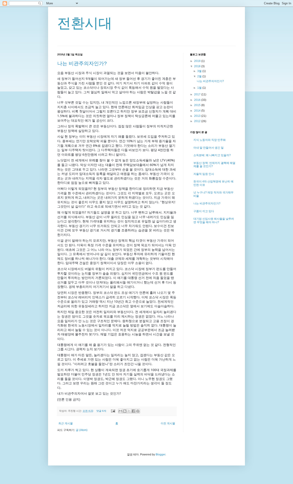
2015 (197, 105)
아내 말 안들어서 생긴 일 (208, 147)
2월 (199, 76)
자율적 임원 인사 (203, 174)
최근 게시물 (65, 423)
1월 (199, 87)
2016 (197, 100)
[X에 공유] (129, 411)
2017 (197, 94)
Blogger (160, 454)
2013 (197, 116)
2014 (197, 110)
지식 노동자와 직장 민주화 (209, 140)
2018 (197, 66)
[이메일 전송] (113, 410)
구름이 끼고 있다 (203, 211)
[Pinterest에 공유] (138, 411)
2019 (197, 61)
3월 (199, 71)
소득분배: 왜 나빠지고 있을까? (212, 155)
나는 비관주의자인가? (82, 63)
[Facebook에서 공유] (133, 411)
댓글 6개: (101, 410)
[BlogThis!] (124, 411)
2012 (197, 121)
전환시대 (84, 23)
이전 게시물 (168, 423)
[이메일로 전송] (120, 411)
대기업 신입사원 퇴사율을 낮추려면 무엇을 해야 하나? (213, 220)
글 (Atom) (81, 430)
